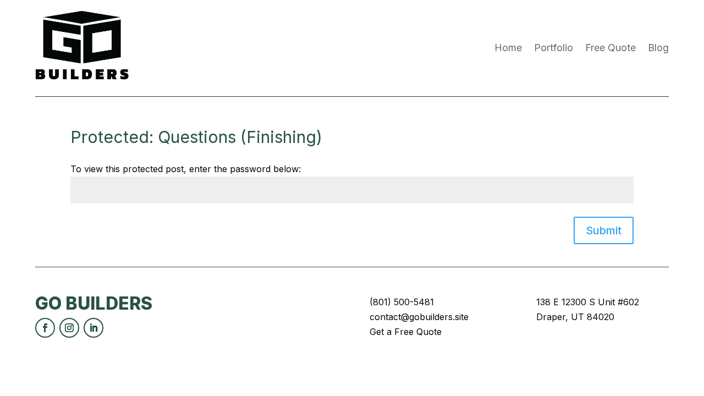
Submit (604, 230)
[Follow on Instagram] (69, 328)
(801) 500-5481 (402, 301)
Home (508, 47)
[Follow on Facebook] (45, 328)
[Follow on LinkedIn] (93, 328)
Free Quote (610, 47)
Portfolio (553, 47)
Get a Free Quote (406, 331)
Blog (658, 47)
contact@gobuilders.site (419, 316)
